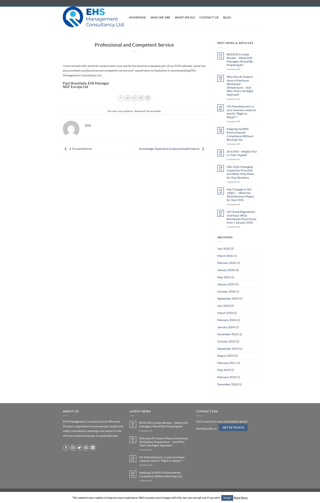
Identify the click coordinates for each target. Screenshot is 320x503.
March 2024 (225, 313)
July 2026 (223, 248)
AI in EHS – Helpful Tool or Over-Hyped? (242, 153)
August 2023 (225, 355)
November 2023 (227, 334)
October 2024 (226, 291)
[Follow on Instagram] (73, 448)
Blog (227, 17)
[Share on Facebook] (121, 98)
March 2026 (225, 255)
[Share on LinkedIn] (148, 98)
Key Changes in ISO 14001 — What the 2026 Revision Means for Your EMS (240, 195)
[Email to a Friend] (134, 98)
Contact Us (209, 17)
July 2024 (223, 305)
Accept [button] (227, 497)
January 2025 (226, 284)
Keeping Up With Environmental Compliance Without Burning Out (240, 134)
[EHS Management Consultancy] (93, 17)
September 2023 (227, 348)
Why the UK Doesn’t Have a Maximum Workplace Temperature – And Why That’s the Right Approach (240, 85)
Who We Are (160, 17)
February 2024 (226, 320)
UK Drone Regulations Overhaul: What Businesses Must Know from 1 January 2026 (241, 217)
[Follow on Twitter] (79, 448)
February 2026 (226, 262)
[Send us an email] (86, 448)
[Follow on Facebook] (66, 448)
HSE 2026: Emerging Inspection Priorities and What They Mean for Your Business (240, 172)
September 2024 (227, 298)
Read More (241, 497)
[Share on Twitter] (128, 98)
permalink (155, 111)
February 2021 (226, 362)
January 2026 (226, 270)
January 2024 (226, 327)
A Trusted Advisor (80, 149)
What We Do (185, 17)
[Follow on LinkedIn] (93, 448)
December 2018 (227, 384)
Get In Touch (233, 427)
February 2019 (226, 377)
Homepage (137, 17)
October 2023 (226, 341)
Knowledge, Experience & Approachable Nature (169, 149)
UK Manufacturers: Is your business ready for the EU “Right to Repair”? (241, 111)
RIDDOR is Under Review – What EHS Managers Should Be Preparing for (240, 60)
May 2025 (223, 277)
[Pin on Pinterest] (141, 98)
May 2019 (223, 370)
